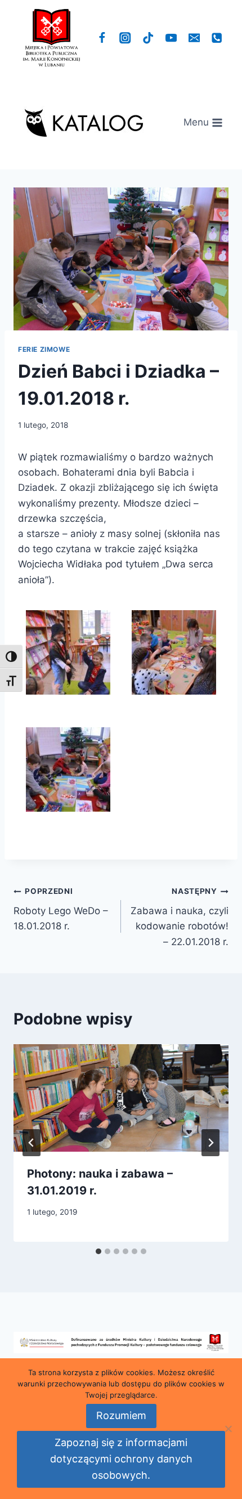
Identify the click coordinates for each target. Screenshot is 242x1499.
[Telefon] (216, 38)
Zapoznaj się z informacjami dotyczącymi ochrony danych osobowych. (121, 1459)
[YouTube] (171, 38)
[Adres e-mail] (193, 38)
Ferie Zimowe (44, 349)
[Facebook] (102, 38)
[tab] (98, 1251)
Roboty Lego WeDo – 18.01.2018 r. (61, 909)
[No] (228, 1428)
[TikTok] (148, 38)
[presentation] (121, 1098)
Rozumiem (121, 1415)
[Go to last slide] (32, 1142)
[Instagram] (125, 38)
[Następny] (210, 1142)
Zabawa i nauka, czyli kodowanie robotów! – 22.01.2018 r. (179, 917)
